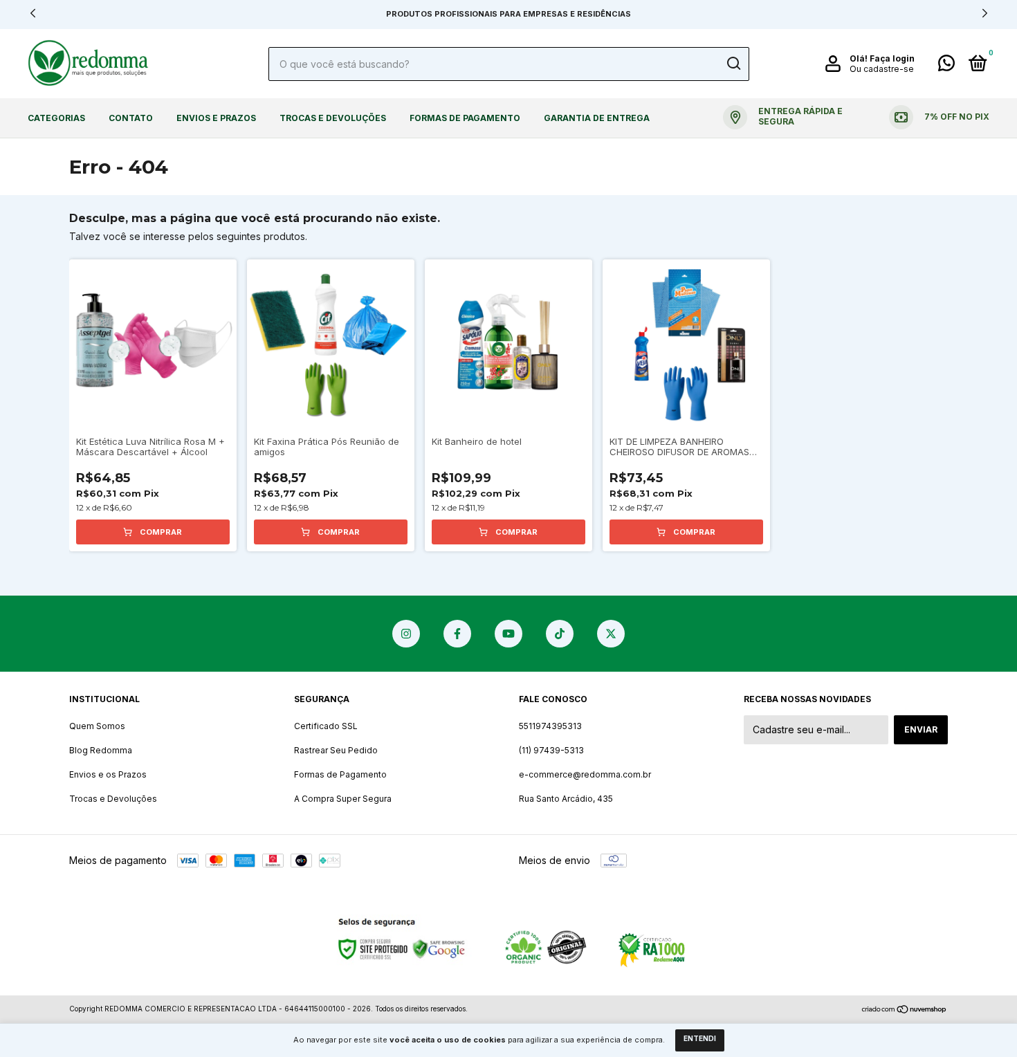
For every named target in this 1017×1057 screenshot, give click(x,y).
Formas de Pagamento (465, 118)
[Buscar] (733, 63)
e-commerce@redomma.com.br (585, 774)
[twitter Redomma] (611, 633)
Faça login (892, 58)
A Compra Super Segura (343, 798)
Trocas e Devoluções (333, 118)
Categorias (56, 118)
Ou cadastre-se (882, 69)
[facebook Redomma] (457, 633)
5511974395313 (550, 726)
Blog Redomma (100, 750)
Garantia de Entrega (597, 118)
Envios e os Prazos (108, 774)
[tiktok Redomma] (560, 633)
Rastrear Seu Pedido (336, 750)
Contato (131, 118)
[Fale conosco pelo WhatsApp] (946, 66)
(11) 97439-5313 (551, 750)
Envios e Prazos (216, 118)
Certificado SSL (326, 726)
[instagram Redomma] (406, 633)
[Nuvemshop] (904, 1010)
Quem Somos (97, 726)
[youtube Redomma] (508, 633)
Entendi (700, 1038)
